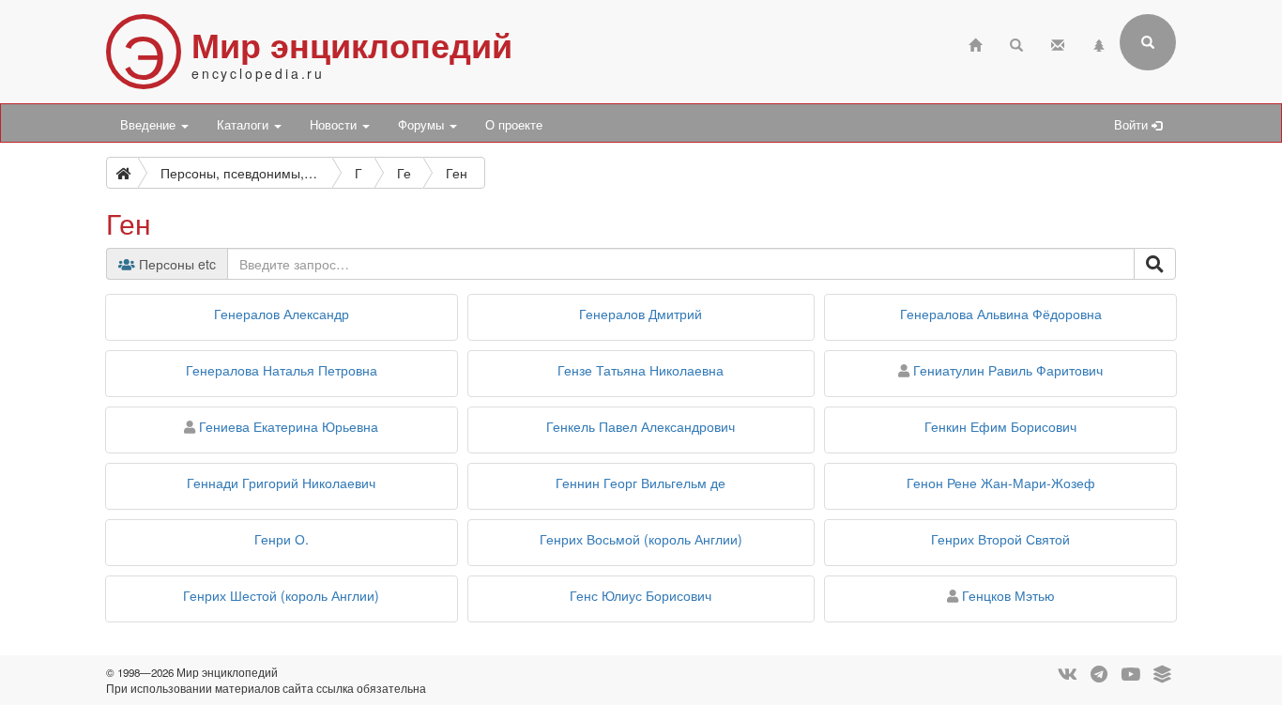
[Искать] (1155, 264)
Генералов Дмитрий (640, 313)
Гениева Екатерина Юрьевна (288, 426)
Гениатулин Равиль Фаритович (1008, 369)
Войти (1133, 124)
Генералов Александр (281, 313)
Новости (335, 124)
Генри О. (281, 538)
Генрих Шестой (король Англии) (281, 595)
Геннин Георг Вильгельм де (640, 482)
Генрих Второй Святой (1000, 538)
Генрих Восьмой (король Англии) (641, 538)
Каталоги (244, 124)
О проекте (513, 124)
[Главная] (975, 42)
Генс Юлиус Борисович (640, 595)
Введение (149, 124)
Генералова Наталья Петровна (281, 369)
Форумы (423, 124)
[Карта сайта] (1099, 42)
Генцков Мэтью (1008, 595)
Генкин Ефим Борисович (1000, 426)
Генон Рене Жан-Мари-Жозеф (1001, 482)
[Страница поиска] (1016, 42)
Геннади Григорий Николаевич (281, 482)
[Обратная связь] (1057, 42)
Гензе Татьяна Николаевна (640, 369)
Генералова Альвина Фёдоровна (1001, 313)
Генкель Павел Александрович (640, 426)
